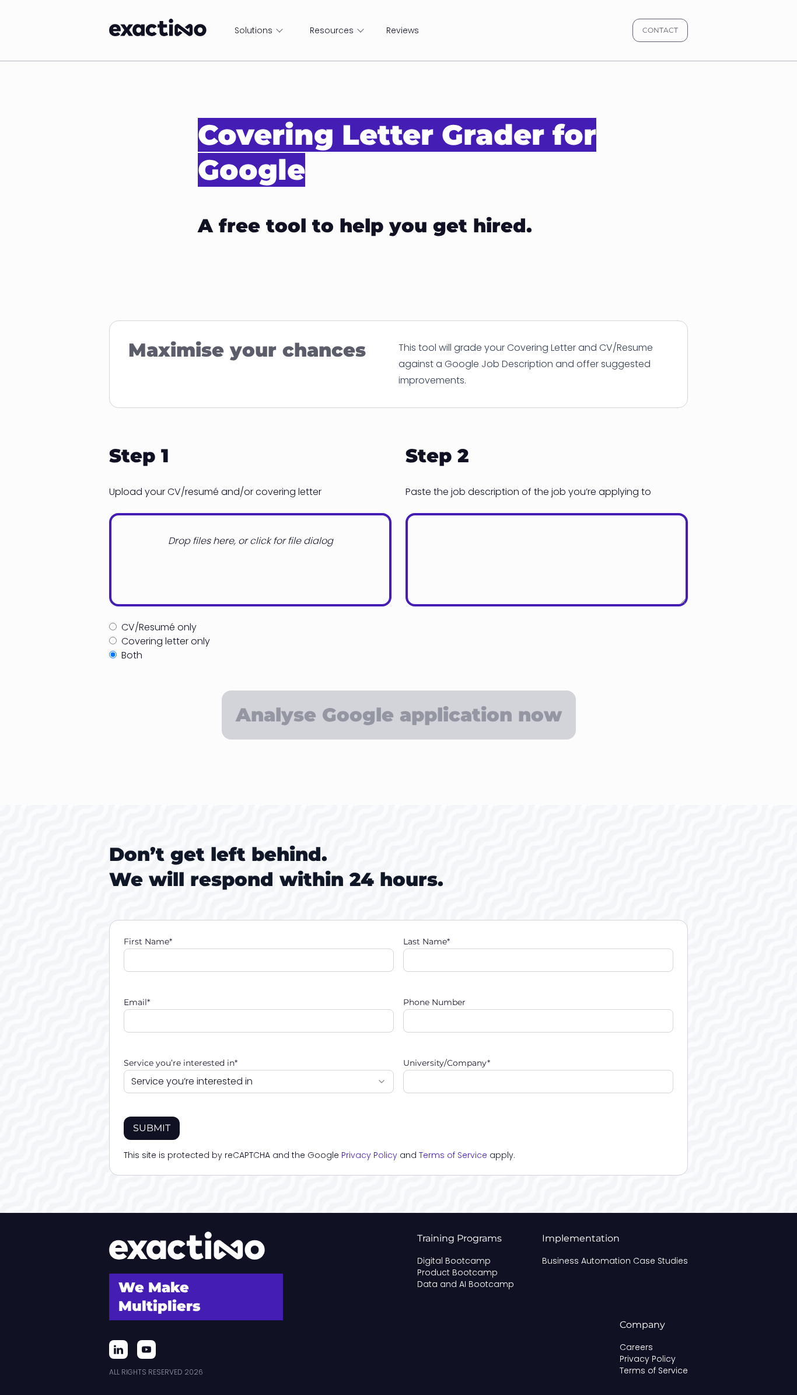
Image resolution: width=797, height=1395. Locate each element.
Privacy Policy (369, 1155)
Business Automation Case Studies (615, 1261)
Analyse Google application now (399, 714)
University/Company (446, 1063)
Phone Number (434, 1002)
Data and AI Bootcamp (465, 1284)
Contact (660, 30)
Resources (332, 30)
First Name (148, 941)
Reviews (402, 30)
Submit (151, 1128)
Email (137, 1002)
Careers (636, 1347)
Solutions (253, 30)
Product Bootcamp (457, 1272)
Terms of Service (453, 1155)
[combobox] (259, 1081)
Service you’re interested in (180, 1063)
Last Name (426, 941)
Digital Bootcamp (454, 1261)
